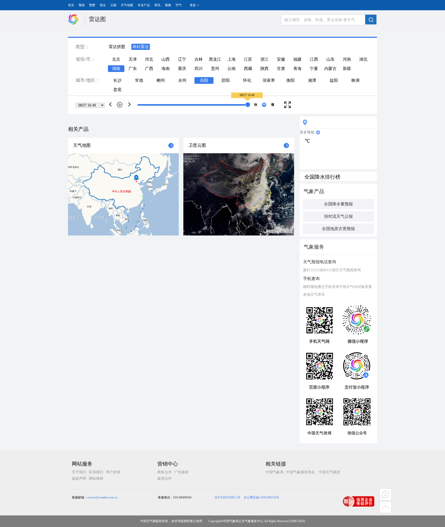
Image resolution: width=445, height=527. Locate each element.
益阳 (334, 80)
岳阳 (204, 80)
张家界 (269, 80)
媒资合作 (164, 478)
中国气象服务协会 (300, 472)
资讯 (157, 5)
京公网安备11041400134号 (261, 497)
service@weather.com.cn (102, 497)
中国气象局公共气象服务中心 (243, 521)
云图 (113, 5)
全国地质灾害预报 (338, 228)
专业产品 (144, 5)
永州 (182, 80)
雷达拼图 (117, 46)
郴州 (161, 80)
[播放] (119, 104)
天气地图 (127, 5)
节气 (178, 5)
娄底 (117, 89)
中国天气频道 (329, 472)
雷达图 (97, 19)
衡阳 (290, 80)
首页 (71, 5)
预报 (82, 5)
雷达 (103, 5)
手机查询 (311, 278)
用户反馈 (113, 472)
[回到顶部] (386, 507)
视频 (168, 5)
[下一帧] (129, 104)
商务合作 (164, 472)
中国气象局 (275, 472)
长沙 (117, 80)
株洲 (355, 80)
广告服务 (181, 472)
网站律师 (96, 478)
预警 (92, 5)
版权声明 (79, 478)
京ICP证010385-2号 (228, 497)
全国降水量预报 (338, 204)
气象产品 (314, 191)
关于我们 (79, 472)
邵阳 (225, 80)
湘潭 (312, 80)
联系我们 (96, 472)
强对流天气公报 (338, 216)
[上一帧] (110, 104)
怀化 (247, 80)
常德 (139, 80)
